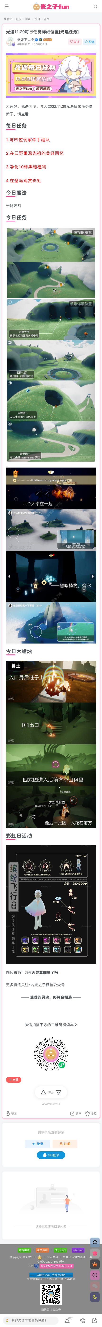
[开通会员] (95, 1264)
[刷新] (95, 1242)
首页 (9, 19)
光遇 (37, 19)
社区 (19, 19)
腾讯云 (70, 1257)
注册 (67, 1144)
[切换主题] (95, 1297)
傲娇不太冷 (25, 40)
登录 (40, 1144)
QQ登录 (53, 1155)
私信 (91, 42)
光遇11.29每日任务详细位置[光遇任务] (42, 31)
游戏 (28, 19)
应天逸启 (52, 1257)
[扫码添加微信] (95, 1286)
